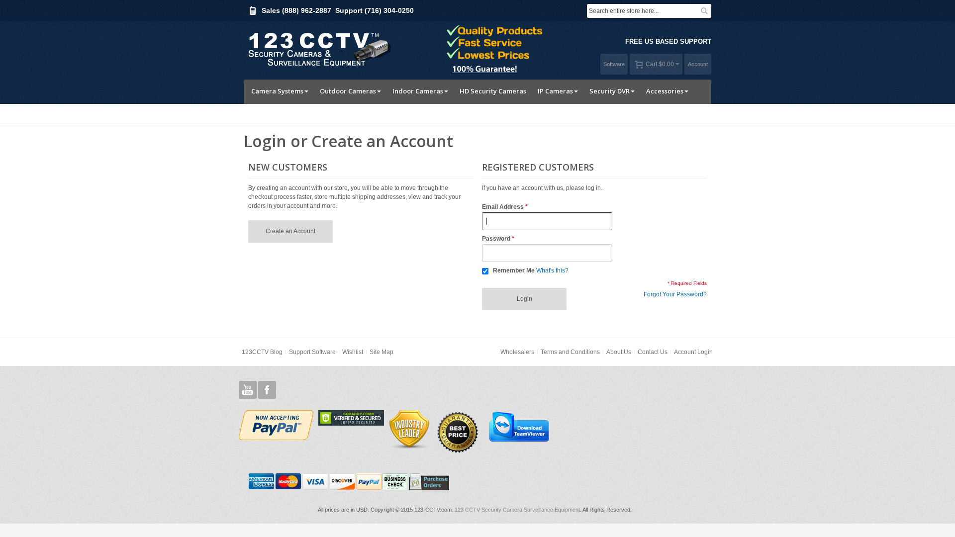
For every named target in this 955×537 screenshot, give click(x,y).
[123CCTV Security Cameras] (318, 48)
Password (496, 238)
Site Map (381, 352)
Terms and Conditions (570, 352)
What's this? (552, 270)
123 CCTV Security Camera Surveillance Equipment (517, 510)
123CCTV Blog (262, 352)
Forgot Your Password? (675, 294)
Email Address (503, 206)
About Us (618, 352)
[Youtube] (248, 390)
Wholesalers (517, 352)
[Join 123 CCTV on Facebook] (267, 390)
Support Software (312, 352)
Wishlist (352, 352)
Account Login (693, 352)
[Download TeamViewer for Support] (518, 426)
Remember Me (514, 270)
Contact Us (653, 352)
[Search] (704, 11)
